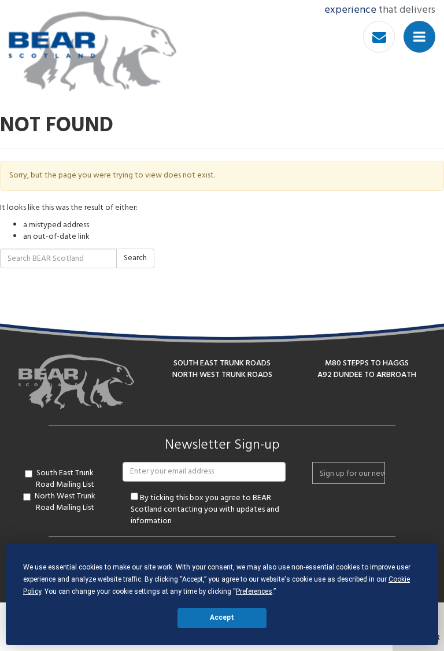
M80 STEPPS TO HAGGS (367, 363)
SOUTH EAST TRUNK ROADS (222, 363)
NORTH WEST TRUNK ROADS (222, 375)
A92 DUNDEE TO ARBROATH (366, 375)
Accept (222, 617)
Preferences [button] (254, 591)
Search (135, 258)
